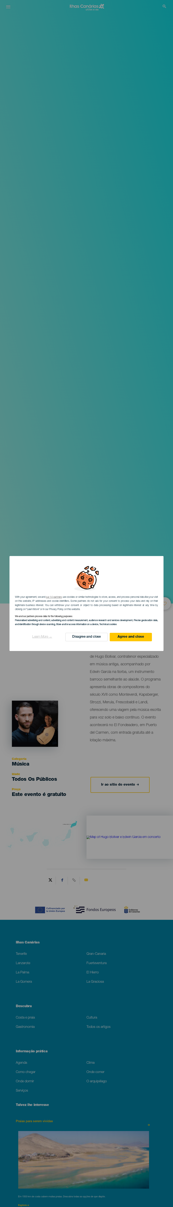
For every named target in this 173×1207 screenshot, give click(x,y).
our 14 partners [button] (54, 597)
